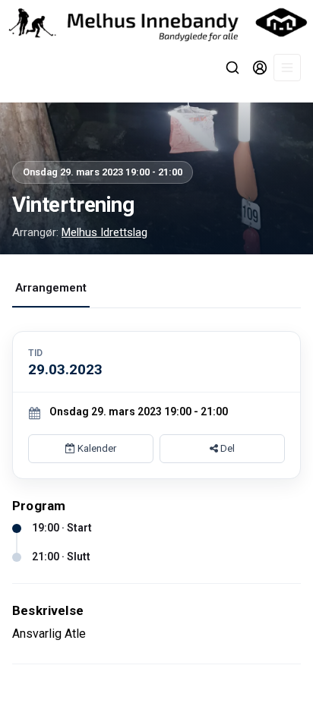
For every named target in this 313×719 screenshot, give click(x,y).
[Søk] (232, 67)
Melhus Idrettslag (104, 232)
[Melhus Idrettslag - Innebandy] (156, 22)
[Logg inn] (259, 67)
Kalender (95, 448)
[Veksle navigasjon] (287, 67)
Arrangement (51, 288)
